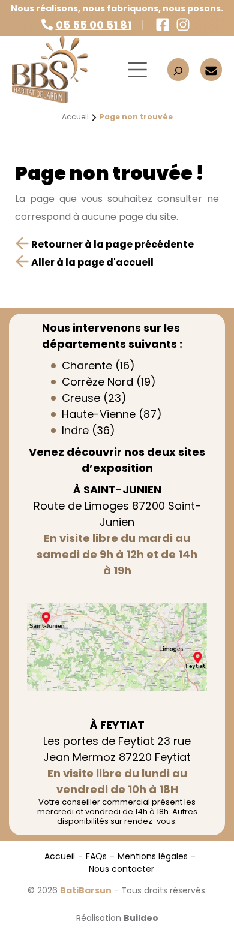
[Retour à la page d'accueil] (60, 69)
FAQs (96, 856)
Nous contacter (121, 869)
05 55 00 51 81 (93, 24)
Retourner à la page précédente (111, 244)
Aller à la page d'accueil (91, 262)
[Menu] (137, 69)
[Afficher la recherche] (178, 69)
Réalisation (117, 918)
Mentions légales (153, 856)
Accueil (59, 856)
